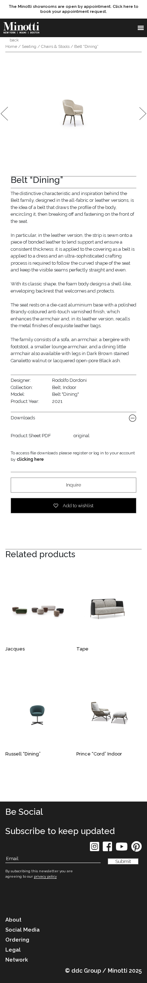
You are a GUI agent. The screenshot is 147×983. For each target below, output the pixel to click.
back (14, 40)
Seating (29, 46)
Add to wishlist (77, 505)
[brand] (21, 28)
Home (11, 46)
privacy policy (45, 876)
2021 (57, 401)
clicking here (30, 459)
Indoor (69, 387)
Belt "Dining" (65, 394)
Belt (56, 387)
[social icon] (94, 849)
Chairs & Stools (55, 46)
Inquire (73, 485)
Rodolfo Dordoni (69, 380)
